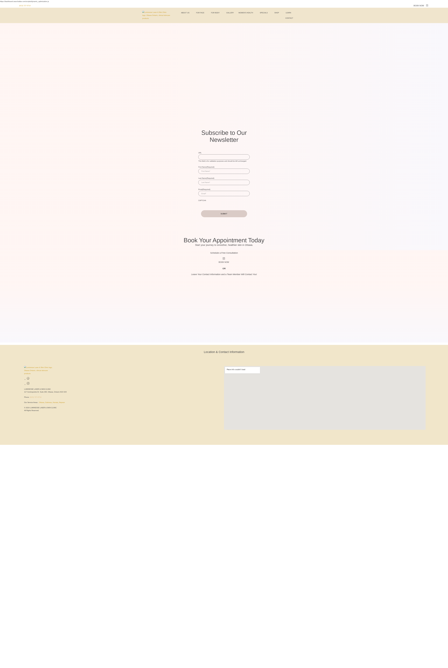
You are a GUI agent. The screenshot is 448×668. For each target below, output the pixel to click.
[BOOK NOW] (427, 5)
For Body (215, 13)
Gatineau (48, 402)
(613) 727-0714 (35, 397)
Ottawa (41, 402)
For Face (200, 13)
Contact (289, 18)
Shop (276, 13)
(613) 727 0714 (25, 6)
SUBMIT (224, 214)
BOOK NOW (419, 6)
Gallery (230, 13)
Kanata (55, 402)
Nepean (62, 402)
